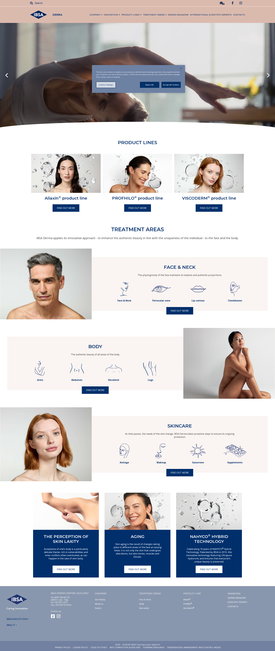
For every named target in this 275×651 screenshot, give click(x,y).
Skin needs (144, 608)
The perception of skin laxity (66, 539)
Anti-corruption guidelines (125, 647)
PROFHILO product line (137, 198)
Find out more (66, 208)
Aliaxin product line (66, 198)
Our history (100, 599)
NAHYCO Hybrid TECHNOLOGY (209, 539)
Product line (192, 593)
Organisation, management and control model (194, 647)
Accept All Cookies (171, 85)
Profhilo (187, 603)
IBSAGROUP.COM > (17, 619)
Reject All (150, 85)
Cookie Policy (80, 647)
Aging (137, 536)
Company (101, 593)
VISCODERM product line (209, 198)
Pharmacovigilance (154, 647)
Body (141, 603)
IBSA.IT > (11, 625)
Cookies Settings (106, 85)
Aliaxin (186, 599)
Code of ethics (99, 647)
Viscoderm (188, 608)
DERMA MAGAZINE (178, 14)
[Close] (181, 68)
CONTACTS (239, 14)
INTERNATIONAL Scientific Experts (211, 14)
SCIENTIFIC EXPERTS (237, 602)
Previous (6, 75)
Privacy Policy (62, 647)
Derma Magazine (237, 597)
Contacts (233, 606)
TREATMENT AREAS (150, 593)
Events (98, 608)
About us (99, 603)
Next (268, 75)
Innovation (234, 593)
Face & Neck (145, 599)
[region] (138, 79)
